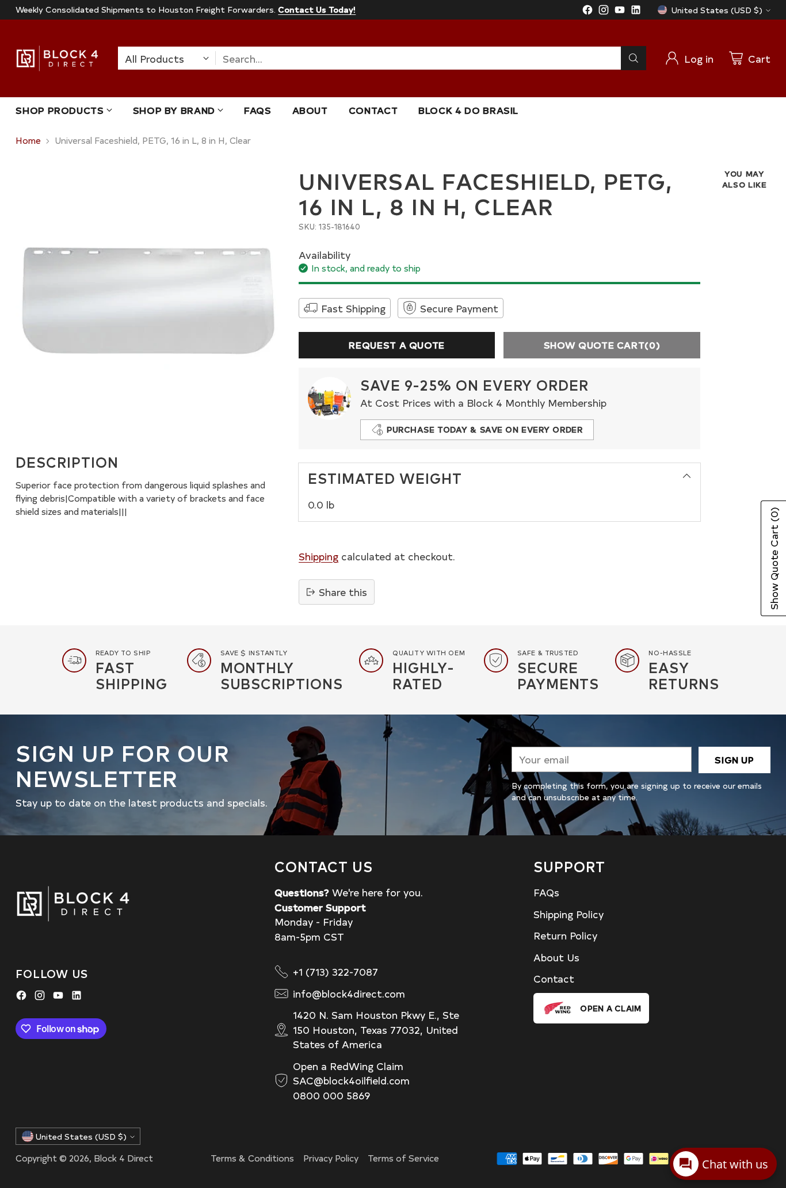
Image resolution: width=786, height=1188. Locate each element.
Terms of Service (403, 1158)
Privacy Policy (330, 1158)
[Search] (633, 58)
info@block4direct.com (349, 993)
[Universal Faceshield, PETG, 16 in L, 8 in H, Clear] (148, 300)
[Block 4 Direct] (57, 58)
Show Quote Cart (602, 345)
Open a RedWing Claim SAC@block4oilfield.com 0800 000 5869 (351, 1080)
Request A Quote (397, 345)
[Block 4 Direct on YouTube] (619, 11)
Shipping (318, 556)
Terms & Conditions (252, 1158)
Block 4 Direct (123, 1158)
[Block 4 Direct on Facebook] (587, 11)
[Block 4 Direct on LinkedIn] (636, 11)
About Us (556, 957)
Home (28, 140)
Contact (553, 978)
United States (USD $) (716, 10)
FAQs (546, 892)
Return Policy (565, 935)
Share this (343, 591)
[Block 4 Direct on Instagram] (603, 11)
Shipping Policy (568, 913)
